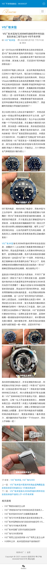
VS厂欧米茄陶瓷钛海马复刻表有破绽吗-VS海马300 (24, 521)
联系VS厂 (20, 552)
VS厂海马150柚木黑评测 (15, 525)
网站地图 (31, 559)
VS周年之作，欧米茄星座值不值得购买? (22, 541)
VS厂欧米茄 (10, 40)
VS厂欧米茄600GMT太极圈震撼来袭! (21, 514)
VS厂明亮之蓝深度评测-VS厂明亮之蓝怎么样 (24, 537)
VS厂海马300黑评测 (13, 533)
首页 (28, 552)
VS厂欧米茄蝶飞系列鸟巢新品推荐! (20, 529)
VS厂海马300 (28, 480)
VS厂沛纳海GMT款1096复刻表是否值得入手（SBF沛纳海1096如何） (24, 510)
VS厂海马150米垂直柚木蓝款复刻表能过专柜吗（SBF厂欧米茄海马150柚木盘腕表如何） (24, 518)
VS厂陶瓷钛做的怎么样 (14, 506)
